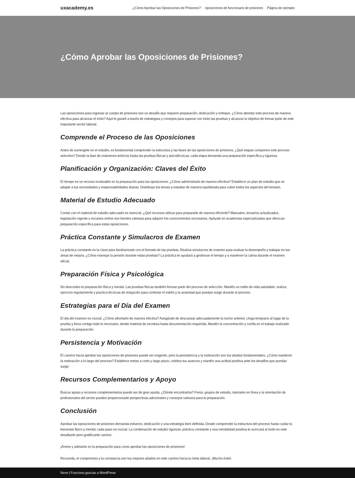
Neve (64, 473)
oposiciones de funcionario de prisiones (234, 8)
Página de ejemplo (281, 8)
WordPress (107, 473)
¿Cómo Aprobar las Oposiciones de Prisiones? (167, 8)
